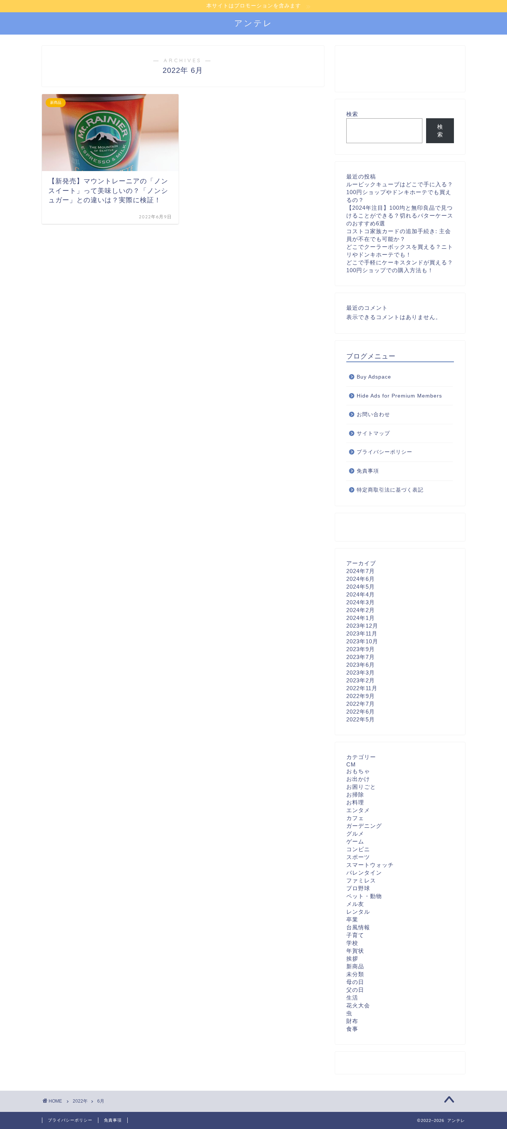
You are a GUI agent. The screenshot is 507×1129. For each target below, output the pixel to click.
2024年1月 (360, 618)
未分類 (355, 974)
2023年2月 (360, 680)
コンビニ (358, 849)
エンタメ (358, 810)
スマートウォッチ (370, 865)
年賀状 (355, 951)
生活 (352, 997)
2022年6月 (360, 711)
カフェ (355, 818)
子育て (355, 935)
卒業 (352, 919)
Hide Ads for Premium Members (399, 396)
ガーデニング (364, 826)
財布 (352, 1021)
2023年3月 (360, 672)
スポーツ (358, 857)
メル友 (355, 904)
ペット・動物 (364, 896)
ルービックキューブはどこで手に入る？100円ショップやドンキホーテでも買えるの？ (399, 192)
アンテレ (253, 23)
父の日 (355, 990)
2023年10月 (362, 641)
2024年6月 (360, 579)
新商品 (355, 966)
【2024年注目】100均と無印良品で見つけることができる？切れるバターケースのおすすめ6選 (399, 215)
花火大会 (358, 1005)
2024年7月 (360, 571)
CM (351, 764)
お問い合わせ (373, 414)
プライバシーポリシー (384, 452)
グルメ (355, 833)
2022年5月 (360, 719)
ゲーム (355, 841)
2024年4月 (360, 594)
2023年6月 (360, 665)
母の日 (355, 982)
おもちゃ (358, 771)
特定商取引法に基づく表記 (390, 490)
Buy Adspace (374, 377)
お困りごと (361, 787)
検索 (352, 114)
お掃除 (355, 794)
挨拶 (352, 958)
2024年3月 (360, 602)
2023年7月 (360, 657)
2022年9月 (360, 696)
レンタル (358, 911)
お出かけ (358, 779)
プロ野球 (358, 888)
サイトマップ (373, 433)
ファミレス (361, 880)
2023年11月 (361, 633)
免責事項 (368, 471)
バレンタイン (364, 872)
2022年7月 (360, 704)
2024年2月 (360, 610)
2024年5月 (360, 586)
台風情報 (358, 927)
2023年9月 (360, 649)
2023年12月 (362, 626)
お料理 (355, 802)
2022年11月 (361, 688)
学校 (352, 943)
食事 (352, 1029)
